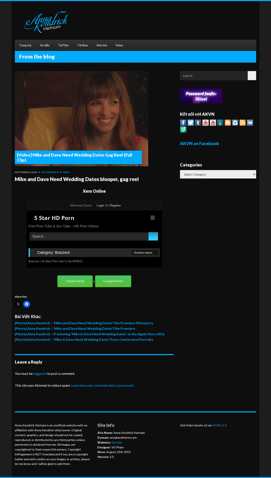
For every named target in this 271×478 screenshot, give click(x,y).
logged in (40, 373)
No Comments (50, 172)
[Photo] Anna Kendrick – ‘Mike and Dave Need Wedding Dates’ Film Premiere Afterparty (84, 323)
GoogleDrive (113, 281)
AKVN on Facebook (199, 143)
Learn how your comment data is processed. (102, 385)
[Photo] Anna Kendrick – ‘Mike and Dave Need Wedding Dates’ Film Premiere (75, 328)
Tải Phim (63, 45)
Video (119, 45)
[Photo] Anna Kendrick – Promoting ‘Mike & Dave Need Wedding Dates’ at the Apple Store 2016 (90, 334)
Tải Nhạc (82, 45)
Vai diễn (45, 45)
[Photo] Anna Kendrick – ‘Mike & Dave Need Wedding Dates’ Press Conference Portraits (84, 339)
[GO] (252, 75)
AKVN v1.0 (219, 425)
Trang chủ (25, 45)
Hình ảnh (102, 45)
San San (116, 442)
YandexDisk (75, 281)
